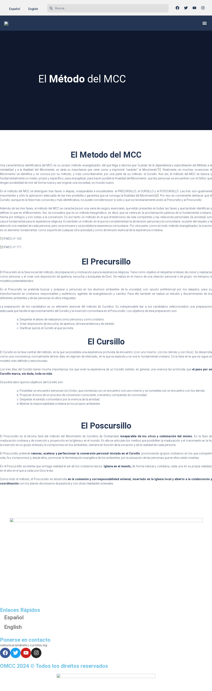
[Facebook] (177, 8)
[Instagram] (203, 8)
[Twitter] (186, 8)
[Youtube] (194, 8)
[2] (157, 195)
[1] (159, 169)
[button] (204, 23)
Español (14, 9)
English (33, 9)
